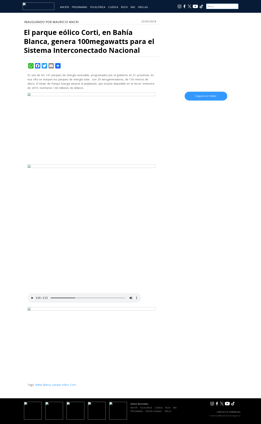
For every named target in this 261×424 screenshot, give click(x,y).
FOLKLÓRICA (97, 7)
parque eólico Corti (64, 384)
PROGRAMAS (79, 7)
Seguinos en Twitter (206, 96)
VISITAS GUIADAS (153, 411)
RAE (132, 7)
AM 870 (64, 7)
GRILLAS (143, 7)
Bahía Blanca (43, 384)
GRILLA (167, 411)
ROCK (124, 7)
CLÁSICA (113, 7)
